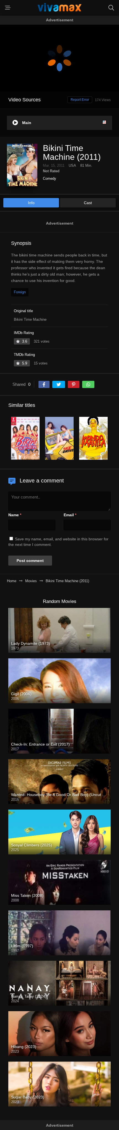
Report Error (80, 100)
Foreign (20, 292)
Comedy (49, 178)
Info (31, 203)
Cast (88, 203)
